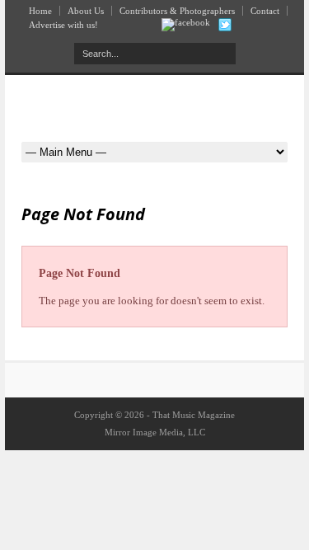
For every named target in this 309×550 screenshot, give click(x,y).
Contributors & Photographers (177, 11)
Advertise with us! (63, 25)
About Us (86, 11)
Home (40, 11)
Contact (264, 11)
